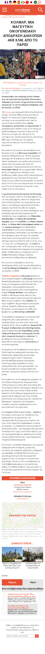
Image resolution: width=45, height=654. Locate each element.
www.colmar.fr (22, 499)
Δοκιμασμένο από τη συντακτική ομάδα (24, 534)
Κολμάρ (7, 112)
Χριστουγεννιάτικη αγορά (27, 529)
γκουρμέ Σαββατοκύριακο (12, 536)
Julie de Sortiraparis (12, 88)
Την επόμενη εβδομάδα (33, 588)
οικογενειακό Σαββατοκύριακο (14, 531)
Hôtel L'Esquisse (11, 276)
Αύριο (33, 582)
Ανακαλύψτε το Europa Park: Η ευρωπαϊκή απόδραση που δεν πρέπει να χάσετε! (33, 565)
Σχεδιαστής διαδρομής (22, 492)
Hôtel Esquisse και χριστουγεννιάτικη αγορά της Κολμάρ (22, 83)
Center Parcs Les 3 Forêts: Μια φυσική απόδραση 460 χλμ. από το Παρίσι (21, 596)
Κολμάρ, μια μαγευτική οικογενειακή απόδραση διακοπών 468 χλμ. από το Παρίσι (22, 608)
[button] (3, 64)
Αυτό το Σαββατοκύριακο (12, 588)
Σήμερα (12, 582)
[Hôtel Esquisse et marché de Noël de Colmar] (22, 64)
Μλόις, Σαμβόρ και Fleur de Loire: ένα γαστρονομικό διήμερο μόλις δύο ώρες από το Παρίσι (12, 565)
